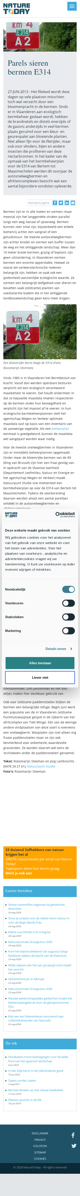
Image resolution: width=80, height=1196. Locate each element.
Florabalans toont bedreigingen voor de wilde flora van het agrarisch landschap (38, 1059)
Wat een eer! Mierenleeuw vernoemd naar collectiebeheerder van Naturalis (36, 1018)
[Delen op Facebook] (55, 203)
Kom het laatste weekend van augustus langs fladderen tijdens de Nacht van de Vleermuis (38, 953)
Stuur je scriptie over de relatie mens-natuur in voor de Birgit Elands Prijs (38, 920)
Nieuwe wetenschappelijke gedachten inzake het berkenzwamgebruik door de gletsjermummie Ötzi (40, 1002)
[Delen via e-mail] (73, 203)
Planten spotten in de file (24, 1100)
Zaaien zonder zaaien (22, 1080)
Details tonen (56, 649)
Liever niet (40, 677)
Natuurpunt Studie (41, 766)
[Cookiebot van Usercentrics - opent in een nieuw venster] (56, 515)
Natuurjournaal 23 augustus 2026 (30, 989)
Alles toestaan (40, 663)
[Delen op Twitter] (61, 203)
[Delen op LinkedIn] (67, 203)
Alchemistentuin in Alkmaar (26, 979)
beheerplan (60, 428)
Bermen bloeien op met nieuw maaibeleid (35, 1090)
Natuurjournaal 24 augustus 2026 (30, 942)
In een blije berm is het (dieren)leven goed (35, 1071)
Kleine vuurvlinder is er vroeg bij (29, 932)
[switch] (68, 603)
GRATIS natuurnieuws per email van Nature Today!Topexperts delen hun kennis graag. (39, 866)
